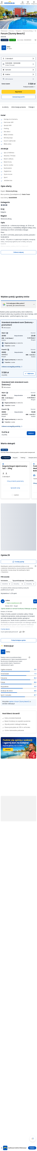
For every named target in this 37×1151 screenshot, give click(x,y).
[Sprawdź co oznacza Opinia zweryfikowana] (21, 603)
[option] (6, 457)
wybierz (16, 495)
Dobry (8, 47)
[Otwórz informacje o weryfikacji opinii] (35, 566)
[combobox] (5, 584)
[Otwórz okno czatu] (33, 1139)
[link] (9, 3)
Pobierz (32, 1148)
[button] (18, 64)
